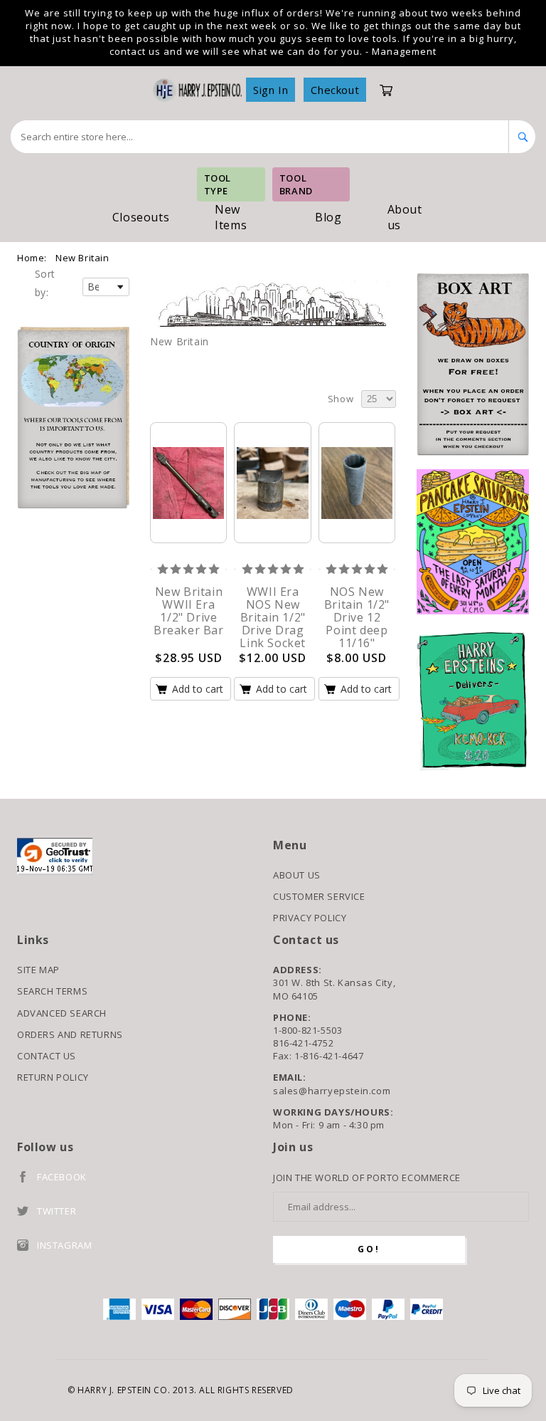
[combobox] (260, 136)
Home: (32, 257)
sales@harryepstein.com (331, 1090)
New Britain (82, 257)
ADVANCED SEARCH (62, 1013)
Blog (328, 217)
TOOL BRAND (296, 184)
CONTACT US (46, 1055)
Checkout (335, 90)
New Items (231, 217)
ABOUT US (297, 875)
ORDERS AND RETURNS (70, 1034)
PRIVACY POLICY (309, 917)
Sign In (270, 90)
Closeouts (140, 217)
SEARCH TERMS (52, 991)
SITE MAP (38, 969)
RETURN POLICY (53, 1077)
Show (340, 398)
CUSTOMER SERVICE (319, 896)
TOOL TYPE (217, 184)
